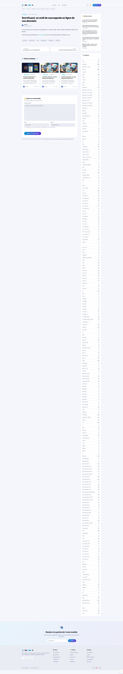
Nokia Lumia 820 (85, 378)
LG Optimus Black (86, 316)
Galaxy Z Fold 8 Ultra (86, 157)
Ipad (83, 262)
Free (83, 144)
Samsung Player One (86, 510)
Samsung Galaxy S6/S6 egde (88, 492)
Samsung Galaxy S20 (86, 481)
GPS (83, 180)
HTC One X (84, 224)
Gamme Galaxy (85, 159)
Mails (83, 334)
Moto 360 (84, 337)
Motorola (84, 340)
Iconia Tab (84, 247)
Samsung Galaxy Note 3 (87, 474)
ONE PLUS (84, 412)
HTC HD (84, 211)
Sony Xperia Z (85, 559)
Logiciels (84, 327)
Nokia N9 (84, 391)
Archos (83, 77)
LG (82, 291)
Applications (72, 661)
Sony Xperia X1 (85, 553)
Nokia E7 (84, 371)
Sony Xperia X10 (85, 556)
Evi (83, 141)
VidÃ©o (84, 587)
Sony (83, 538)
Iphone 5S (84, 278)
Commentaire (28, 103)
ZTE (83, 613)
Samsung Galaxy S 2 (86, 479)
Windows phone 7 (86, 602)
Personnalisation (85, 438)
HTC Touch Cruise (86, 231)
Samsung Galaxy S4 (86, 487)
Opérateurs (64, 5)
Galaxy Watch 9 (85, 151)
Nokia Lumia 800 (85, 376)
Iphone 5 (84, 275)
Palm (83, 427)
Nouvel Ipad (84, 407)
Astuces (28, 8)
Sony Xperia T (85, 551)
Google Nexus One (86, 177)
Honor (83, 185)
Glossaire (84, 169)
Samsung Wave (85, 520)
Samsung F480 (85, 461)
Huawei (83, 242)
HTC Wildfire (85, 239)
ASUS (83, 82)
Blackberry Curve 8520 (87, 92)
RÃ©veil (84, 448)
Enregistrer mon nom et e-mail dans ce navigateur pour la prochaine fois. (40, 127)
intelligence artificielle (86, 257)
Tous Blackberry (85, 574)
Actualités (84, 64)
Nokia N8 (84, 386)
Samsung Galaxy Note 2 (87, 471)
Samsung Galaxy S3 (86, 484)
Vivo (83, 590)
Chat (83, 121)
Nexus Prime (85, 355)
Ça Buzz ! (84, 118)
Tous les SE (84, 577)
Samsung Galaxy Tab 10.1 (87, 497)
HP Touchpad (85, 188)
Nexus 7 (84, 352)
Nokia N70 (84, 383)
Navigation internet (86, 347)
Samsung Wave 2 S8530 (87, 523)
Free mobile (84, 146)
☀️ (90, 5)
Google (83, 172)
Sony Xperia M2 (85, 546)
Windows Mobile (85, 600)
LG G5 (83, 296)
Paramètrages (85, 435)
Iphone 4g (84, 270)
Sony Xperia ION (85, 543)
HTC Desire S (85, 200)
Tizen (83, 572)
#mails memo (31, 40)
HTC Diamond (85, 206)
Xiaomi (83, 608)
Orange (84, 419)
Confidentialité (90, 659)
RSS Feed (89, 661)
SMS (83, 535)
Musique (84, 345)
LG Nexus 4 (84, 311)
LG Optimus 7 (85, 314)
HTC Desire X (85, 203)
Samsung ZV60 (85, 525)
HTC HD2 (84, 213)
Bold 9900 (84, 113)
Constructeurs (85, 131)
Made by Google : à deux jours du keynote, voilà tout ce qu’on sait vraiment (89, 45)
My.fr (29, 5)
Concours (84, 128)
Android (54, 5)
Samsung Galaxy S (86, 476)
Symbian (84, 566)
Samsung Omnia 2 (86, 505)
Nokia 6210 (84, 365)
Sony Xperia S (85, 548)
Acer (83, 61)
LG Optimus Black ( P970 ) (87, 319)
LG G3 (83, 293)
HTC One (84, 221)
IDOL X (83, 252)
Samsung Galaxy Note (87, 468)
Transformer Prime (86, 579)
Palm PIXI (84, 430)
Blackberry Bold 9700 (87, 90)
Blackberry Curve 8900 (87, 95)
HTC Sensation (85, 226)
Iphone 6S (84, 283)
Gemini (83, 162)
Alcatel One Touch (86, 66)
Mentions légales (90, 657)
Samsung (84, 456)
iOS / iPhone (72, 657)
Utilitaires (84, 584)
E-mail (52, 122)
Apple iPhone (56, 654)
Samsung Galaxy (85, 463)
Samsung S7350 (85, 515)
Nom (25, 122)
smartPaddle (85, 533)
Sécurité (71, 659)
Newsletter (97, 5)
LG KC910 (84, 298)
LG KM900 (84, 301)
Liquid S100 (84, 324)
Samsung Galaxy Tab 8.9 (87, 499)
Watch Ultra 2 (85, 595)
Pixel (83, 443)
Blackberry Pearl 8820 (87, 97)
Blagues (84, 110)
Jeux (83, 285)
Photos (83, 440)
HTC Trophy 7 (85, 236)
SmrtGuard (41, 34)
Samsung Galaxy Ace (86, 466)
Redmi (83, 450)
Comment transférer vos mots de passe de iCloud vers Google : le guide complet (49, 78)
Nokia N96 (84, 396)
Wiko (83, 597)
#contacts (25, 40)
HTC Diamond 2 (85, 208)
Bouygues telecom (86, 115)
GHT (83, 167)
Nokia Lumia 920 (85, 381)
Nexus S (84, 358)
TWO (83, 582)
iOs (59, 5)
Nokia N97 (84, 399)
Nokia (83, 360)
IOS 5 (83, 260)
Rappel (83, 445)
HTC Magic (84, 218)
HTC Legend (85, 216)
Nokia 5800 (84, 363)
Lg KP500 (84, 306)
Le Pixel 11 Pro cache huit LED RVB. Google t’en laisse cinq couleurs (89, 21)
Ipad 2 (83, 265)
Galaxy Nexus (85, 149)
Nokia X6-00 (85, 401)
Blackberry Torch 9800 (87, 103)
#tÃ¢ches (58, 40)
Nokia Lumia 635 (85, 373)
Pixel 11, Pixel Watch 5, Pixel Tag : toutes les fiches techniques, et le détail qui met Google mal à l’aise (89, 32)
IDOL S (83, 249)
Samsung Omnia (85, 502)
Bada (83, 84)
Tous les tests (56, 652)
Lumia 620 (84, 329)
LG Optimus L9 (85, 322)
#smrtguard (51, 40)
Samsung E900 (85, 458)
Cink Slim (84, 123)
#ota (38, 40)
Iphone (83, 267)
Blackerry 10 (85, 108)
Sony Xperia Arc (85, 541)
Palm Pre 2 (84, 432)
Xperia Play (84, 610)
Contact (88, 654)
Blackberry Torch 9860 (87, 105)
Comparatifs (55, 661)
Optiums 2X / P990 (86, 417)
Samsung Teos (85, 517)
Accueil (23, 8)
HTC (83, 190)
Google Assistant (85, 175)
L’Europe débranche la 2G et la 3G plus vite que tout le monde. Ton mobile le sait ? (90, 39)
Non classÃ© (85, 404)
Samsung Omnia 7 (86, 507)
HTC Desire (84, 195)
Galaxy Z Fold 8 (85, 154)
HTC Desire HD (85, 198)
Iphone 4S (84, 273)
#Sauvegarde (43, 40)
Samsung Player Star (86, 512)
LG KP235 (84, 303)
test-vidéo (84, 569)
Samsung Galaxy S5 (86, 489)
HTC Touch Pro (85, 234)
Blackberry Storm (86, 100)
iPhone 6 (84, 280)
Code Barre (84, 126)
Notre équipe (90, 652)
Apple (83, 74)
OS (83, 422)
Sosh (83, 561)
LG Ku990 (84, 309)
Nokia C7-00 (85, 368)
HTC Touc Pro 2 (85, 229)
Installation (84, 255)
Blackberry (84, 87)
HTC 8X (84, 193)
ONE (83, 409)
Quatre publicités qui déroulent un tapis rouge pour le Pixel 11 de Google (90, 26)
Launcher (84, 288)
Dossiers (84, 139)
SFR (83, 530)
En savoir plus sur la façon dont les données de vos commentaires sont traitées (57, 138)
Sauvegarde (85, 528)
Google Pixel (55, 659)
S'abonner (72, 640)
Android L (84, 72)
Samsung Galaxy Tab (86, 494)
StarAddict (84, 564)
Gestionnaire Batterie (86, 164)
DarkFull (84, 136)
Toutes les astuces (74, 652)
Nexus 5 (84, 350)
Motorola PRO (85, 342)
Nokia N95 (84, 394)
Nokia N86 (84, 389)
